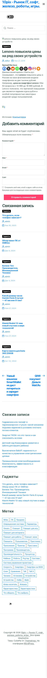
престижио (35, 541)
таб (24, 571)
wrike (5, 520)
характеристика (10, 588)
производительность (12, 554)
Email (5, 168)
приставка (32, 545)
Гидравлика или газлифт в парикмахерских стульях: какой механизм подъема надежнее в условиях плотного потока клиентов (23, 426)
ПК (12, 520)
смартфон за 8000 (35, 567)
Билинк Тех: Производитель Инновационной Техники (10, 269)
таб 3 (31, 571)
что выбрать (22, 593)
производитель (23, 550)
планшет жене (30, 537)
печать (6, 528)
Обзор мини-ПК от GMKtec (15, 487)
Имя (4, 158)
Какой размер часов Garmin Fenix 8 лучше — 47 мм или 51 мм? (12, 298)
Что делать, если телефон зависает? (11, 216)
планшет (16, 528)
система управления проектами (17, 563)
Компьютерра (19, 117)
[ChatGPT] (26, 69)
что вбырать (8, 593)
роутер (26, 558)
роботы (16, 558)
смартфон (19, 567)
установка (17, 576)
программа (8, 550)
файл (26, 580)
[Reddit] (13, 69)
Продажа (20, 520)
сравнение (15, 571)
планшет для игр (30, 528)
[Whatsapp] (17, 69)
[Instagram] (30, 69)
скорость (7, 567)
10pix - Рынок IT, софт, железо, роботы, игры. (21, 4)
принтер (21, 545)
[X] (8, 69)
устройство (8, 580)
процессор (30, 554)
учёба (19, 580)
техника (6, 576)
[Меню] (44, 4)
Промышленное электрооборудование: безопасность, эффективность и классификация (21, 464)
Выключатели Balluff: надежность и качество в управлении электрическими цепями (21, 453)
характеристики (28, 588)
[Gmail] (34, 69)
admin (7, 221)
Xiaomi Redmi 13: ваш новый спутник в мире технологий (13, 325)
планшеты (7, 541)
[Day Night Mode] (8, 17)
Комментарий (8, 141)
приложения (8, 545)
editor (7, 61)
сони (5, 571)
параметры (32, 524)
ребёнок (6, 558)
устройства (30, 576)
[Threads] (21, 69)
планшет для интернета (13, 533)
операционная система (13, 524)
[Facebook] (4, 69)
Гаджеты (6, 46)
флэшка (23, 584)
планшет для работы (12, 537)
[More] (38, 69)
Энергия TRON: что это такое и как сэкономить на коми (19, 436)
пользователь (21, 541)
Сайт (4, 177)
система (36, 558)
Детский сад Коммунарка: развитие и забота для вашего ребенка (20, 444)
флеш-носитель (10, 584)
